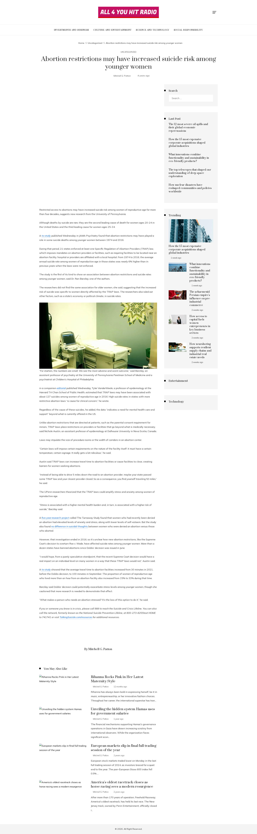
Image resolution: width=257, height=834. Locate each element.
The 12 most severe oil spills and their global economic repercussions (188, 128)
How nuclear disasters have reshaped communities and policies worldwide (190, 188)
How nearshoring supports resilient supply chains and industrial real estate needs (200, 350)
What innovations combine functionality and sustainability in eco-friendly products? (189, 158)
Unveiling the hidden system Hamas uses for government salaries (123, 711)
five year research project (55, 517)
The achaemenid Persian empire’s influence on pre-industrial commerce (200, 298)
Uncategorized (128, 52)
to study (46, 235)
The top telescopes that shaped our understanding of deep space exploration (190, 173)
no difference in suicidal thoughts (69, 526)
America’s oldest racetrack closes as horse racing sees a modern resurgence (122, 784)
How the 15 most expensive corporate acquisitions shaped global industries (187, 143)
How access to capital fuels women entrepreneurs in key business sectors (199, 325)
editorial (61, 388)
